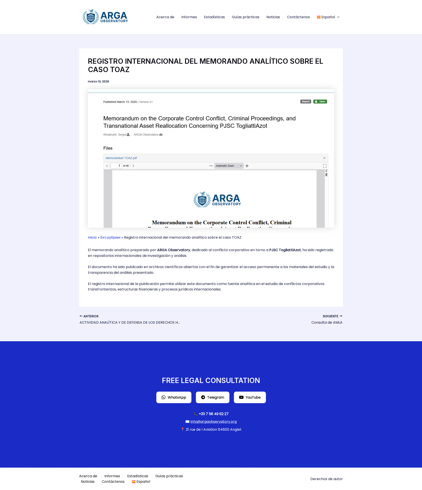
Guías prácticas (245, 17)
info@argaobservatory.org (214, 421)
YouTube (253, 397)
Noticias (273, 17)
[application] (337, 17)
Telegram (215, 397)
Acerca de (165, 17)
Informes (189, 17)
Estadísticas (214, 17)
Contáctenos (298, 17)
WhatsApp (177, 397)
